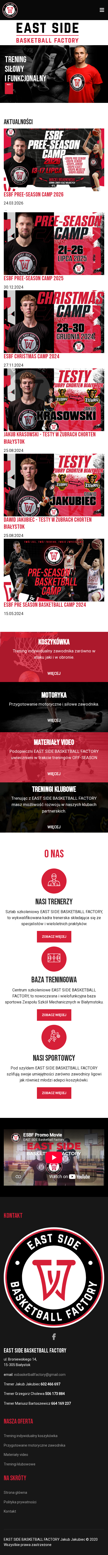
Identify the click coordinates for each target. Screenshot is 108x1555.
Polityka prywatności (20, 1502)
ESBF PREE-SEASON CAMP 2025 (34, 278)
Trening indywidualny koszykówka (31, 1436)
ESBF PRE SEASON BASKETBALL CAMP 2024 (45, 605)
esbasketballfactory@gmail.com (40, 1375)
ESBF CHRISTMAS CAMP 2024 (31, 356)
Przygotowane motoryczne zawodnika (34, 1445)
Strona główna (15, 1493)
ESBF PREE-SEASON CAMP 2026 (34, 194)
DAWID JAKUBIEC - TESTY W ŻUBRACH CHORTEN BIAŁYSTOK (48, 523)
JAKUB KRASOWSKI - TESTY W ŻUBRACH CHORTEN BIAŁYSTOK (50, 438)
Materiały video (16, 1455)
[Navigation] (102, 10)
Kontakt (10, 1511)
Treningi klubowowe (19, 1464)
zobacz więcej (54, 936)
